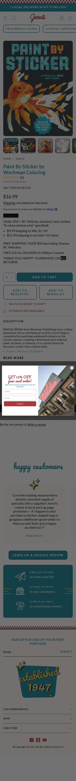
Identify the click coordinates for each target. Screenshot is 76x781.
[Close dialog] (71, 368)
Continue (20, 404)
